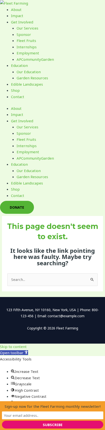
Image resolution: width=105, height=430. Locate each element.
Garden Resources (32, 77)
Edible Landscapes (27, 84)
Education (19, 65)
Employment (28, 53)
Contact (17, 96)
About (16, 9)
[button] (14, 352)
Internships (27, 46)
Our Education (29, 71)
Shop (15, 90)
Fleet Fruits (26, 40)
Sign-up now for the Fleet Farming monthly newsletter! (53, 406)
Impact (17, 15)
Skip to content (13, 346)
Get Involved (22, 22)
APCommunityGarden (35, 59)
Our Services (27, 28)
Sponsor (24, 34)
